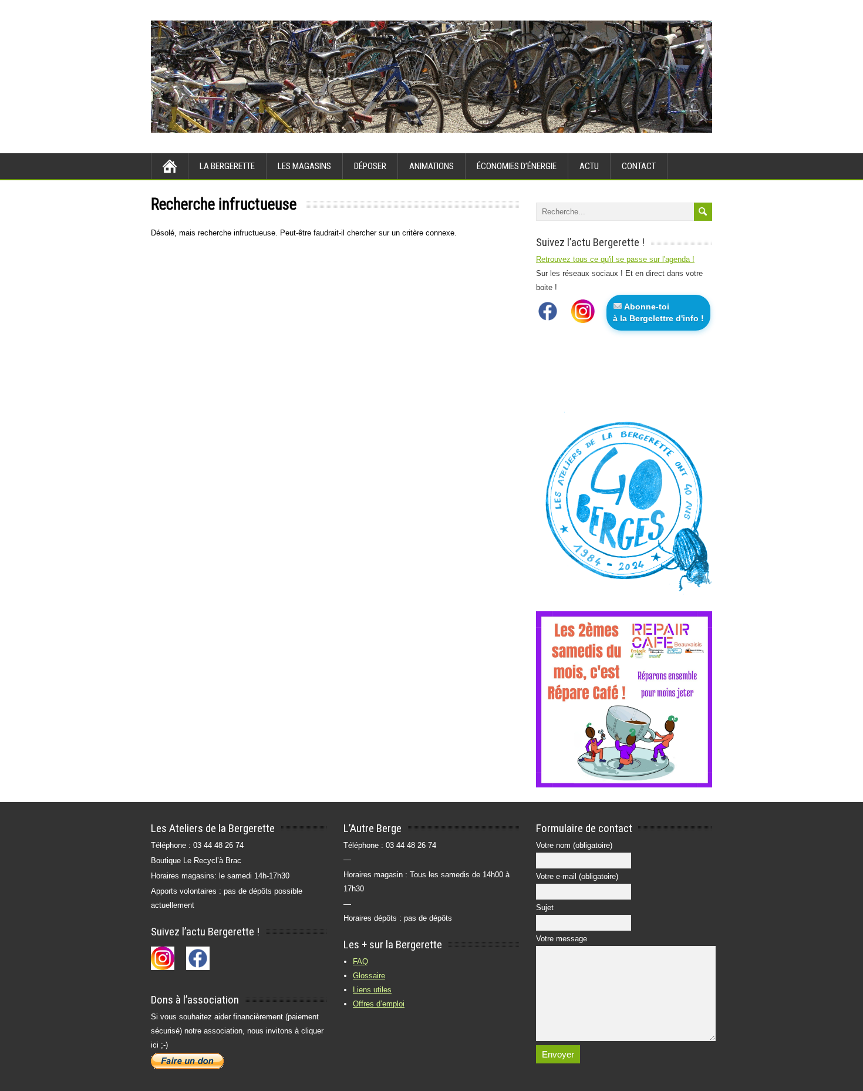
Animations (431, 166)
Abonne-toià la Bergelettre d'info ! (658, 312)
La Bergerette (227, 166)
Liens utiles (372, 989)
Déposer (370, 166)
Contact (639, 166)
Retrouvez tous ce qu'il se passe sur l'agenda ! (615, 259)
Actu (589, 166)
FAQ (360, 961)
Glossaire (369, 975)
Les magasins (304, 166)
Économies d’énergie (517, 166)
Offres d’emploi (378, 1003)
